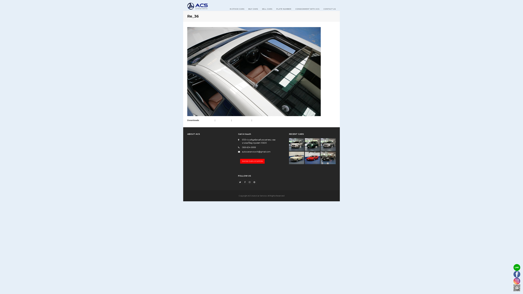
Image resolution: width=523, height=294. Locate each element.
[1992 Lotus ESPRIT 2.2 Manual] (312, 158)
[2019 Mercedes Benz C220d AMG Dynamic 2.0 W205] (328, 144)
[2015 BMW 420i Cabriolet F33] (328, 158)
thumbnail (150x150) (262, 120)
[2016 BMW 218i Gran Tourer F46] (296, 144)
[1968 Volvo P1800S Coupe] (296, 158)
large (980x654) (223, 120)
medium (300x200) (241, 120)
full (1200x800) (207, 120)
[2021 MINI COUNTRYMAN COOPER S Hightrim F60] (312, 144)
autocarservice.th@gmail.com (256, 152)
